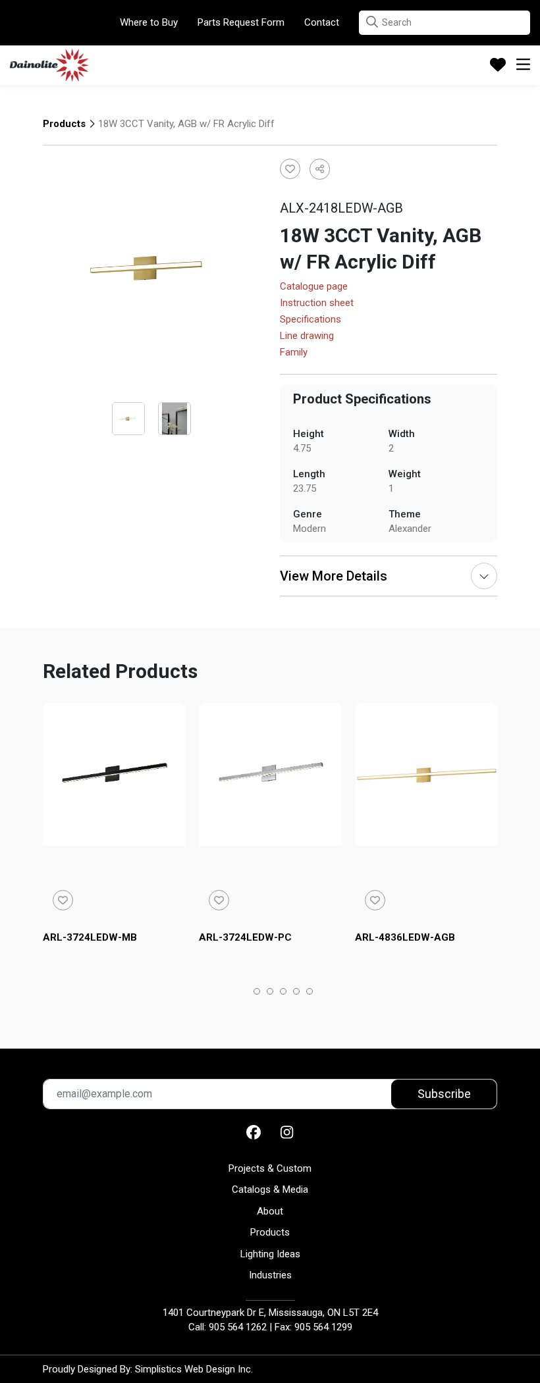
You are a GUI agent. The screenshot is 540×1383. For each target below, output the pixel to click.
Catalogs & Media (270, 1189)
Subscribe (444, 1094)
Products (64, 124)
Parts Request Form (241, 22)
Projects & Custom (270, 1168)
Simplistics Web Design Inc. (194, 1369)
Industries (270, 1275)
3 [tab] (283, 993)
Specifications (310, 320)
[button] (372, 22)
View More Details (333, 576)
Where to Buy (149, 22)
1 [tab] (257, 993)
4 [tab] (297, 993)
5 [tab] (310, 993)
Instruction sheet (317, 303)
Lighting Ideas (270, 1254)
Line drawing (307, 336)
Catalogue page (314, 287)
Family (294, 353)
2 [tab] (270, 993)
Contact (321, 22)
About (270, 1211)
